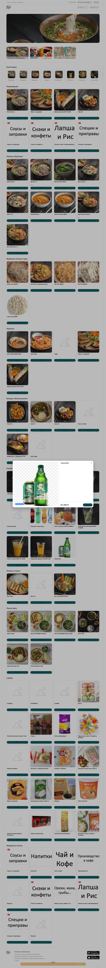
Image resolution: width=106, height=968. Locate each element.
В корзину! (87, 505)
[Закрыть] (91, 463)
